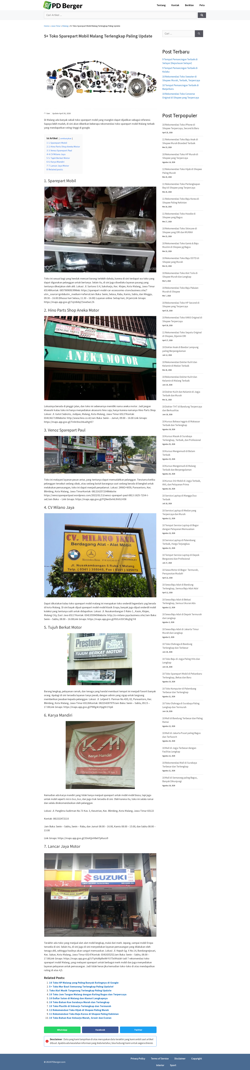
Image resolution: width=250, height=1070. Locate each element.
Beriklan (189, 5)
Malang (65, 26)
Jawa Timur (56, 26)
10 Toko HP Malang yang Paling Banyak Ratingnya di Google (83, 982)
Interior (160, 1065)
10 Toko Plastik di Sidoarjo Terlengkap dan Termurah (80, 1006)
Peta (202, 5)
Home (46, 26)
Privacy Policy (138, 1058)
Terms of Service (160, 1058)
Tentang (161, 5)
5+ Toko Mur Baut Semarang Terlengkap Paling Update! (81, 986)
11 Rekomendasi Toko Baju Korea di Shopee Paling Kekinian (84, 1014)
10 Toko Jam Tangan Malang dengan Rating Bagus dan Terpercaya (87, 994)
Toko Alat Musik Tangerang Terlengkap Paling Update (80, 990)
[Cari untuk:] (178, 33)
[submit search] (202, 15)
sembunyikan (65, 138)
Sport (173, 1065)
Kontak (175, 5)
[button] (62, 1030)
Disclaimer (179, 1058)
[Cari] (199, 33)
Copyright (196, 1058)
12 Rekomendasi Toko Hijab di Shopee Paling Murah (79, 1010)
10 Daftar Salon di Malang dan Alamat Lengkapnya (78, 998)
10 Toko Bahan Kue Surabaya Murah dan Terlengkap (79, 1002)
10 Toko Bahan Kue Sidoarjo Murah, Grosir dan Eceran (80, 1017)
